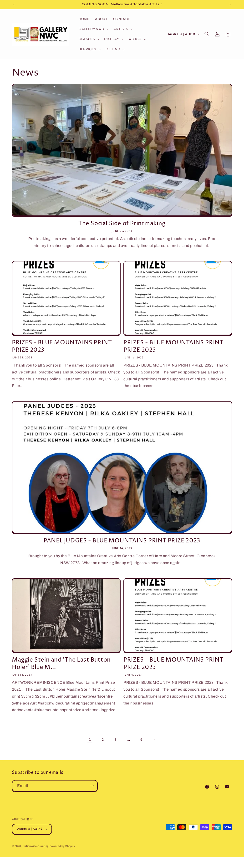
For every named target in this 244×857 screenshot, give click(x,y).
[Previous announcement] (13, 4)
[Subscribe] (92, 786)
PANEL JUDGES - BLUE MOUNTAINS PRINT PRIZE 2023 (122, 541)
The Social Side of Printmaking (122, 223)
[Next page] (154, 739)
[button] (93, 29)
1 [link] (90, 739)
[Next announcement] (230, 4)
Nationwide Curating (36, 846)
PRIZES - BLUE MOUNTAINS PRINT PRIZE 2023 (62, 346)
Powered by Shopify (62, 846)
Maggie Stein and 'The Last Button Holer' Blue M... (61, 663)
